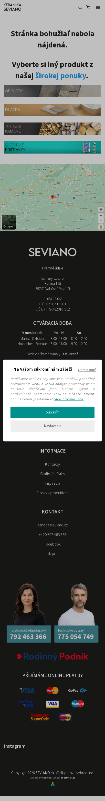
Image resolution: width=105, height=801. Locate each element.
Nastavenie (52, 425)
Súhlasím (52, 412)
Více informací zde (69, 399)
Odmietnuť (87, 370)
